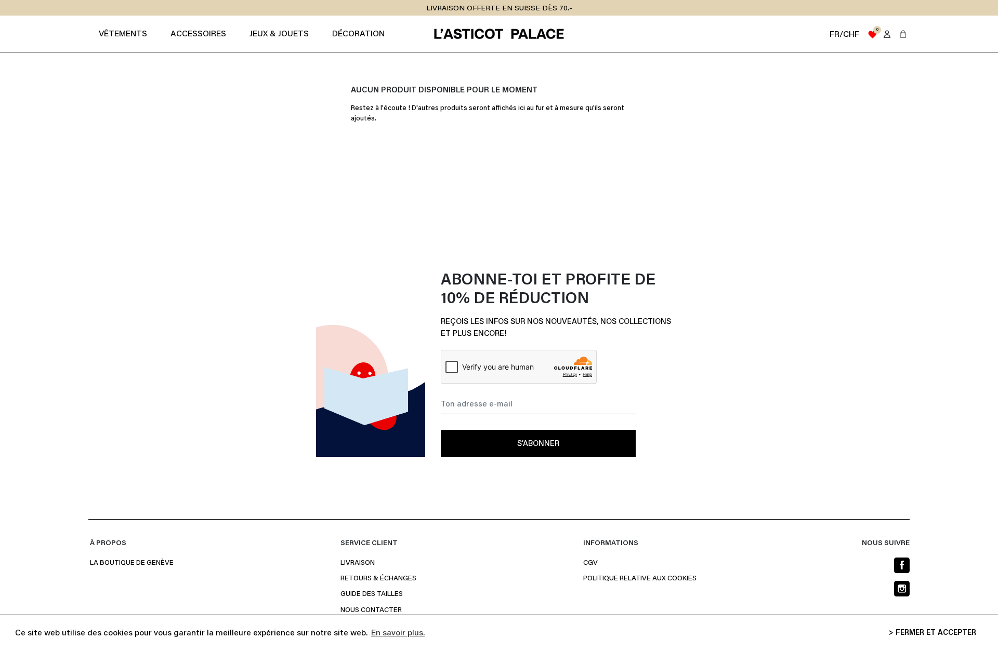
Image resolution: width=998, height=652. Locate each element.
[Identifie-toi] (887, 34)
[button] (903, 34)
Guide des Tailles (371, 594)
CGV (590, 563)
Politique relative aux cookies (640, 578)
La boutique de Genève (132, 563)
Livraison (357, 563)
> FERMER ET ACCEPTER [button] (932, 633)
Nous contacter (371, 610)
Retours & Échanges (378, 578)
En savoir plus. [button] (398, 633)
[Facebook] (902, 565)
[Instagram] (902, 588)
